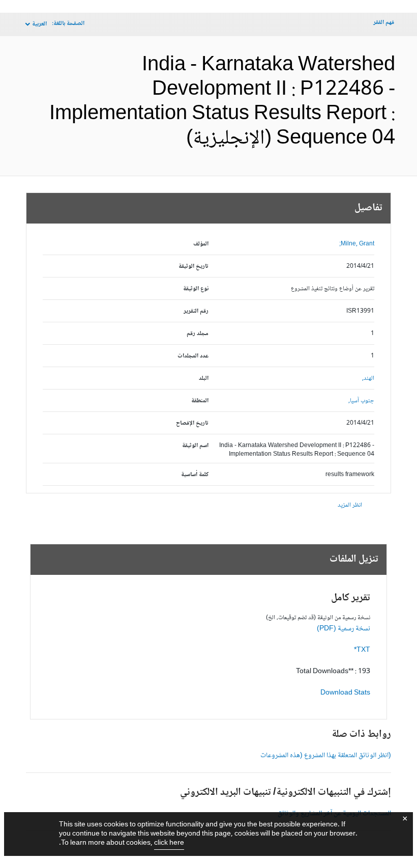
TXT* (362, 650)
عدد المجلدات (192, 356)
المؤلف (200, 244)
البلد (203, 378)
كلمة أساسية (194, 474)
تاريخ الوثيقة (193, 266)
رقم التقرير (196, 311)
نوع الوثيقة (195, 289)
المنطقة (199, 401)
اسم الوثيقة (195, 445)
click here (169, 843)
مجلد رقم (197, 333)
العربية (39, 24)
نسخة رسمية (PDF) (343, 629)
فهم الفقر (383, 22)
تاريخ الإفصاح (192, 423)
